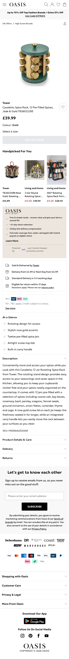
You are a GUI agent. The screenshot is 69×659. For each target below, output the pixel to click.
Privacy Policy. (39, 528)
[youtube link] (46, 636)
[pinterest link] (30, 636)
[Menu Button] (4, 4)
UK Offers (7, 23)
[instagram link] (22, 636)
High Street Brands (24, 23)
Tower (6, 102)
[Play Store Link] (34, 621)
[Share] (65, 23)
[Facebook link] (38, 636)
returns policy (47, 287)
